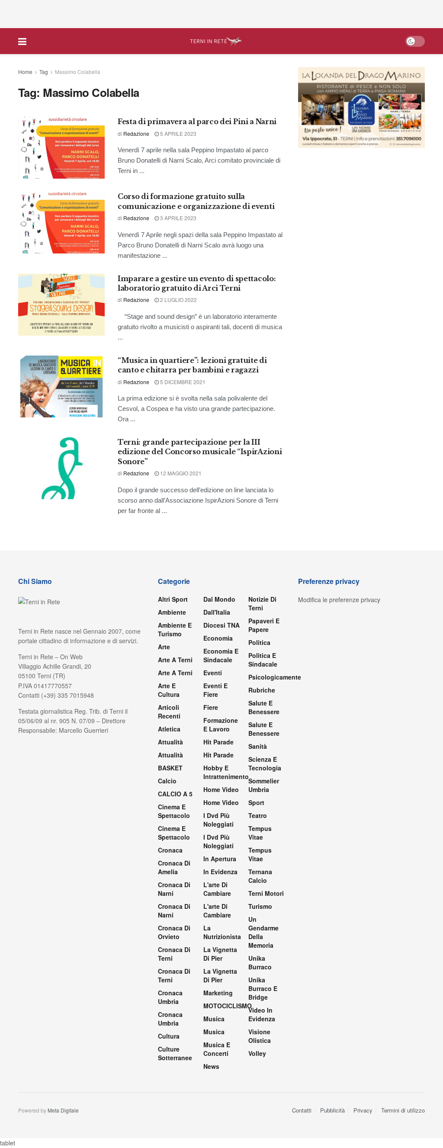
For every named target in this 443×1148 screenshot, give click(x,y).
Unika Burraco (260, 962)
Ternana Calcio (260, 876)
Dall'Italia (216, 612)
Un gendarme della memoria (263, 932)
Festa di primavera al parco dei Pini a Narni (197, 121)
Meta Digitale (63, 1110)
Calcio (167, 780)
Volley (257, 1053)
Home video (221, 789)
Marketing (218, 992)
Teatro (257, 815)
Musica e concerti (216, 1049)
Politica (259, 642)
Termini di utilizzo (403, 1110)
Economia (218, 638)
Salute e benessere (263, 707)
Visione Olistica (259, 1036)
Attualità (170, 742)
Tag (43, 71)
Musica (214, 1018)
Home (25, 71)
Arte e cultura (169, 690)
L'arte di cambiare (217, 889)
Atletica (169, 729)
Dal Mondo (219, 599)
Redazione (136, 133)
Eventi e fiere (215, 690)
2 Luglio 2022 (178, 299)
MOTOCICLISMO (227, 1005)
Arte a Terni (175, 659)
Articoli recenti (169, 711)
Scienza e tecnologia (264, 763)
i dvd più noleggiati (218, 819)
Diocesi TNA (221, 625)
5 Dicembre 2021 (182, 381)
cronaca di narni (174, 889)
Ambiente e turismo (175, 629)
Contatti (301, 1110)
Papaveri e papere (263, 625)
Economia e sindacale (220, 655)
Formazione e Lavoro (220, 724)
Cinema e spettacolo (174, 811)
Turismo (260, 906)
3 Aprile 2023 (177, 217)
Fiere (210, 707)
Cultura (169, 1036)
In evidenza (220, 871)
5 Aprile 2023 (177, 133)
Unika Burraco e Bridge (262, 988)
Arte (164, 646)
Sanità (257, 746)
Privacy (362, 1110)
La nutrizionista (222, 932)
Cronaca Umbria (170, 997)
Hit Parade (218, 742)
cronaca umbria (170, 1018)
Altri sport (173, 599)
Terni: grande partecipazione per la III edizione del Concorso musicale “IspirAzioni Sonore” (200, 452)
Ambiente (172, 612)
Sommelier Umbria (263, 785)
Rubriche (261, 690)
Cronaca (170, 850)
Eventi (212, 672)
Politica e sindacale (262, 659)
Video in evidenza (261, 1014)
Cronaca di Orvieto (174, 932)
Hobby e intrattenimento (226, 772)
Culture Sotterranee (175, 1053)
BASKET (170, 767)
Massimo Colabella (77, 71)
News (211, 1066)
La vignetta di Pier (220, 953)
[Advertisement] (221, 13)
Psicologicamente (274, 677)
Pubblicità (332, 1110)
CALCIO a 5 (175, 793)
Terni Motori (266, 893)
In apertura (219, 858)
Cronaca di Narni (174, 910)
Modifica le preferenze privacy (339, 599)
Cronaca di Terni (174, 953)
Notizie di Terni (262, 603)
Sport (256, 802)
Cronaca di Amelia (174, 867)
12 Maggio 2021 (180, 473)
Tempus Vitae (260, 832)
